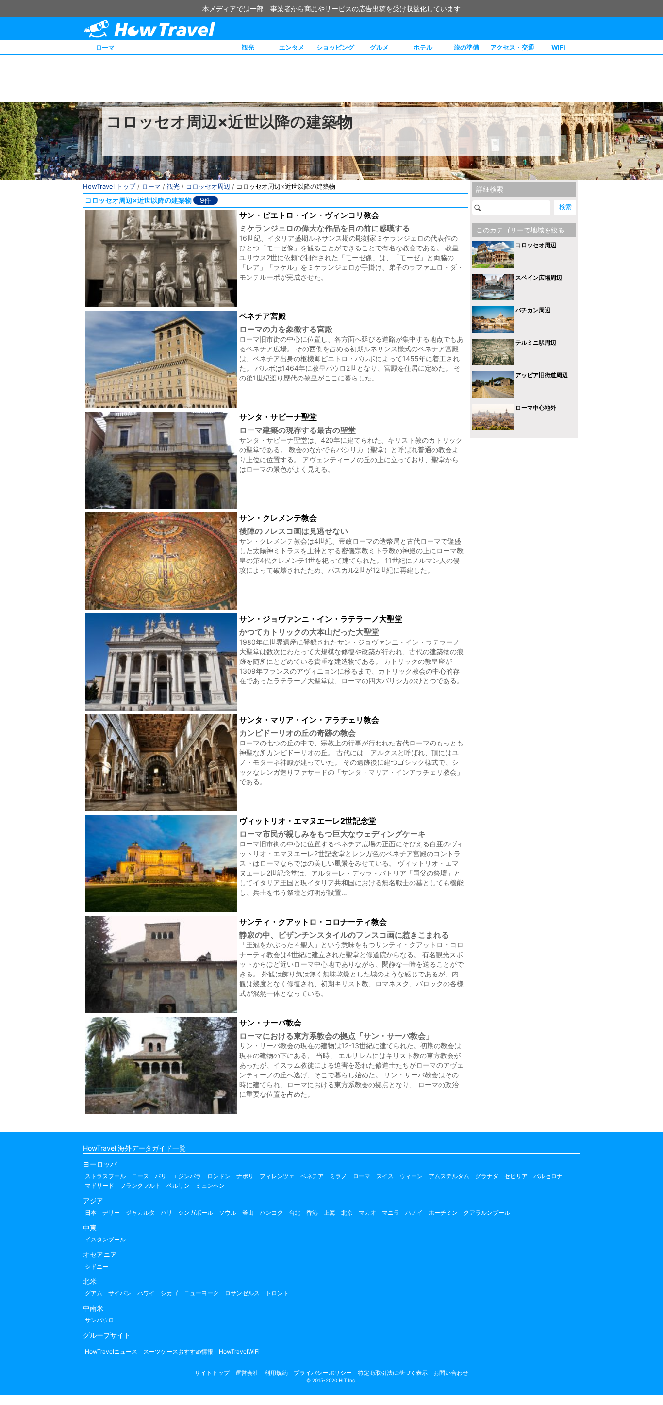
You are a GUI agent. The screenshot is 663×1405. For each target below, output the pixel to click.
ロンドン (219, 1176)
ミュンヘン (210, 1185)
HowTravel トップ (109, 186)
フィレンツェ (277, 1176)
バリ (166, 1212)
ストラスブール (105, 1176)
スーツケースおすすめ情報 (178, 1351)
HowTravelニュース (111, 1351)
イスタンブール (105, 1239)
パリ (160, 1176)
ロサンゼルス (242, 1293)
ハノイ (414, 1212)
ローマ (105, 47)
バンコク (271, 1212)
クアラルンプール (487, 1212)
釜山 (248, 1212)
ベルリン (178, 1185)
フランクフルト (140, 1185)
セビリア (516, 1176)
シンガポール (195, 1212)
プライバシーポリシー (323, 1372)
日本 (91, 1212)
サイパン (120, 1293)
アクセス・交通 (512, 47)
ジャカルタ (140, 1212)
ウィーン (411, 1176)
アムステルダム (449, 1176)
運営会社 (247, 1372)
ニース (140, 1176)
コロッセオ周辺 (208, 186)
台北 (294, 1212)
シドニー (96, 1266)
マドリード (99, 1185)
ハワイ (146, 1293)
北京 (347, 1212)
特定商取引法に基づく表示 (393, 1372)
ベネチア (312, 1176)
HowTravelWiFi (239, 1351)
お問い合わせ (450, 1372)
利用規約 (276, 1372)
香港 (312, 1212)
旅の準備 (466, 47)
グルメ (379, 47)
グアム (93, 1293)
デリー (111, 1212)
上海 (329, 1212)
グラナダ (486, 1176)
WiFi (558, 47)
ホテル (423, 47)
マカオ (367, 1212)
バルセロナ (548, 1176)
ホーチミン (443, 1212)
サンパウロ (99, 1319)
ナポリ (245, 1176)
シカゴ (169, 1293)
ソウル (227, 1212)
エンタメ (291, 47)
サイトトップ (212, 1372)
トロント (277, 1293)
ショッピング (335, 47)
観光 (248, 47)
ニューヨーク (201, 1293)
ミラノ (338, 1176)
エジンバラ (186, 1176)
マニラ (390, 1212)
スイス (385, 1176)
